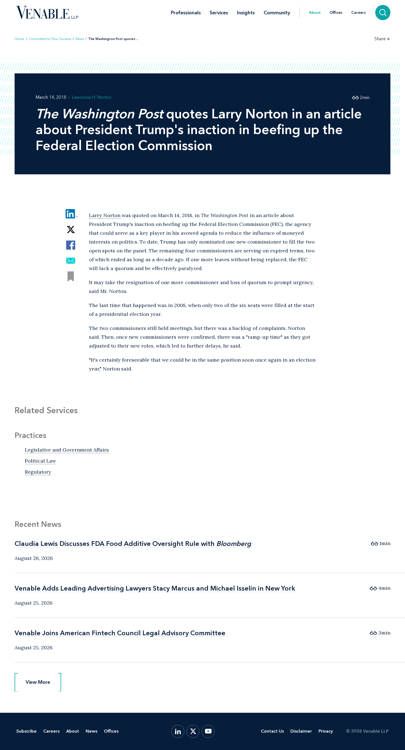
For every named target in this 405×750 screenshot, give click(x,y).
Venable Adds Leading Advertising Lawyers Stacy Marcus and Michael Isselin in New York (155, 588)
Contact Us (272, 731)
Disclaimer (301, 731)
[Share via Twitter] (71, 229)
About (315, 13)
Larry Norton (104, 215)
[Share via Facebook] (71, 245)
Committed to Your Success (50, 39)
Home (19, 39)
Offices (336, 13)
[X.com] (193, 731)
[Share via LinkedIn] (71, 213)
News (79, 39)
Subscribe (26, 731)
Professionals (186, 12)
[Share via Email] (71, 261)
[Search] (382, 12)
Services (219, 12)
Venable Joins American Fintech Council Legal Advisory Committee (120, 633)
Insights (246, 12)
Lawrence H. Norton (91, 97)
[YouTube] (208, 731)
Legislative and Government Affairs (67, 450)
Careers (358, 13)
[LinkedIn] (177, 731)
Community (277, 12)
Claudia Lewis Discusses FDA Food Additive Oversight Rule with (133, 544)
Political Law (40, 461)
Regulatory (38, 472)
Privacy (325, 731)
